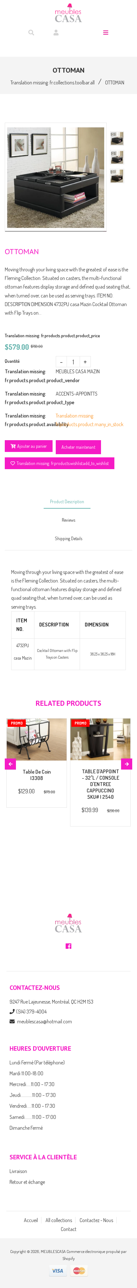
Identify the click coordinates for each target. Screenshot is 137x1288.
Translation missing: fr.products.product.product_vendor (30, 375)
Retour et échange (27, 1182)
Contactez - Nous (96, 1220)
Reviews (68, 520)
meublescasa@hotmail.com (44, 1021)
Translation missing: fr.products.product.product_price (52, 335)
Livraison (18, 1171)
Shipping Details (68, 538)
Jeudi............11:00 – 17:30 (33, 1095)
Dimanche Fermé (26, 1128)
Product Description (67, 501)
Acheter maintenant (78, 447)
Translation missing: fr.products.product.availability (30, 419)
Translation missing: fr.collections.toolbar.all (53, 82)
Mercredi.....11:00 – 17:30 (32, 1084)
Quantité (12, 361)
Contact (68, 1229)
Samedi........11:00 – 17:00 (33, 1117)
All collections (59, 1220)
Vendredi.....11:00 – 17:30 (32, 1106)
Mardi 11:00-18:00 (26, 1073)
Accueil (31, 1220)
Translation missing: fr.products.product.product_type (30, 397)
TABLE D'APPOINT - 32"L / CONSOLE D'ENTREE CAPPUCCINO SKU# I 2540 (100, 784)
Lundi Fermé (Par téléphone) (37, 1062)
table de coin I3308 (37, 775)
